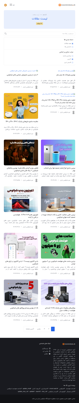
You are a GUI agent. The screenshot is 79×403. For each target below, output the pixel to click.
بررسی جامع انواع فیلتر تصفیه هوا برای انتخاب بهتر (59, 169)
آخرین (69, 59)
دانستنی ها (68, 47)
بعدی (39, 329)
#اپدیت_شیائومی (53, 391)
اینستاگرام (45, 349)
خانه (44, 15)
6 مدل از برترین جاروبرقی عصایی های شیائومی (22, 75)
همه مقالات (67, 44)
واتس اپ (45, 351)
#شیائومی (62, 389)
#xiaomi (38, 391)
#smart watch (53, 389)
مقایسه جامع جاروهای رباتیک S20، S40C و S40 (22, 121)
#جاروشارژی (44, 389)
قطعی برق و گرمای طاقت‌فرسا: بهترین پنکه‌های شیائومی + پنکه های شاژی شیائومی (22, 169)
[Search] (5, 33)
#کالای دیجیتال (71, 391)
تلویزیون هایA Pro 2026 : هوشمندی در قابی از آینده (25, 215)
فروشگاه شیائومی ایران (43, 399)
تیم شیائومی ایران (65, 87)
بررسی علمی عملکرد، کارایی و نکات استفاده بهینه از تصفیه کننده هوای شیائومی (58, 215)
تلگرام (46, 354)
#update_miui (27, 389)
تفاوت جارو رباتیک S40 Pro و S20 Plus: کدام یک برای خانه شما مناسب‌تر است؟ (58, 101)
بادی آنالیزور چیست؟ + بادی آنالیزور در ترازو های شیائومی (21, 262)
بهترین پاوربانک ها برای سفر (65, 75)
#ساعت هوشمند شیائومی (14, 389)
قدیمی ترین (67, 62)
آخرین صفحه (30, 329)
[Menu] (5, 5)
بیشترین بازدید (67, 56)
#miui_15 (44, 391)
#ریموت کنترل (36, 389)
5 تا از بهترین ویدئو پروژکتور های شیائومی (24, 308)
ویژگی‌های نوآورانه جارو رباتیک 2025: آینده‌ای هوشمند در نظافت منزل (60, 309)
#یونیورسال (62, 391)
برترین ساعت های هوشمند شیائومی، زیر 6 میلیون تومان (58, 262)
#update (31, 391)
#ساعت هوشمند (70, 389)
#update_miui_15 (23, 391)
